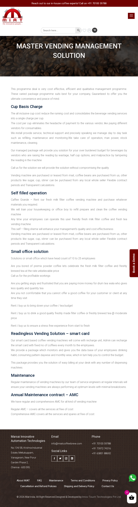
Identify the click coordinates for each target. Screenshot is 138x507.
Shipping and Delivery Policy (79, 486)
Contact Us (108, 486)
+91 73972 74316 (101, 448)
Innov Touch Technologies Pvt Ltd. (101, 496)
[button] (131, 16)
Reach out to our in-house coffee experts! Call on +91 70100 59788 (69, 3)
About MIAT (23, 480)
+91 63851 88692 (101, 453)
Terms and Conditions (83, 480)
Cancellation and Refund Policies (38, 486)
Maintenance (56, 480)
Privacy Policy (110, 480)
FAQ (39, 480)
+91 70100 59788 (101, 443)
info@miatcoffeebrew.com (66, 443)
